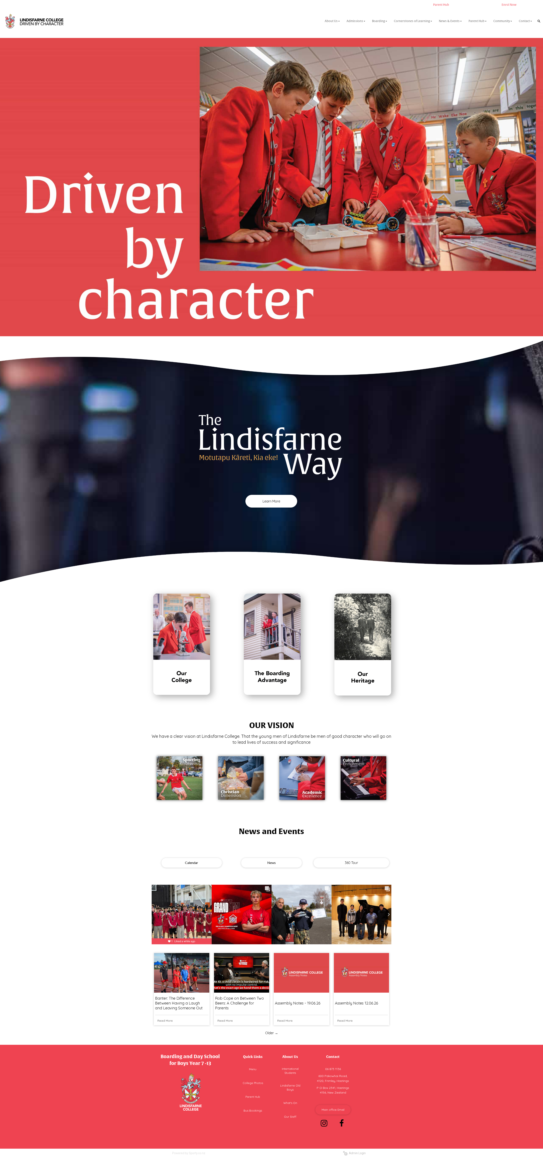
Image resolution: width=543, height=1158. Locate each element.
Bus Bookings (253, 1110)
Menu (252, 1069)
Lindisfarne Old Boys (290, 1087)
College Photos (253, 1083)
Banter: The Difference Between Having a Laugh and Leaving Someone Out (179, 1003)
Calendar (191, 863)
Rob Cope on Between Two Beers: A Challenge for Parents (239, 1003)
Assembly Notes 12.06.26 (356, 1003)
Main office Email (333, 1109)
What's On (290, 1103)
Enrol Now (509, 5)
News (271, 863)
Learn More (271, 501)
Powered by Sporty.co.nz (188, 1153)
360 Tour (351, 863)
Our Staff (290, 1116)
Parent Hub (441, 5)
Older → (271, 1033)
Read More (165, 1021)
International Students (290, 1070)
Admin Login (357, 1153)
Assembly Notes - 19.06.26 (297, 1003)
